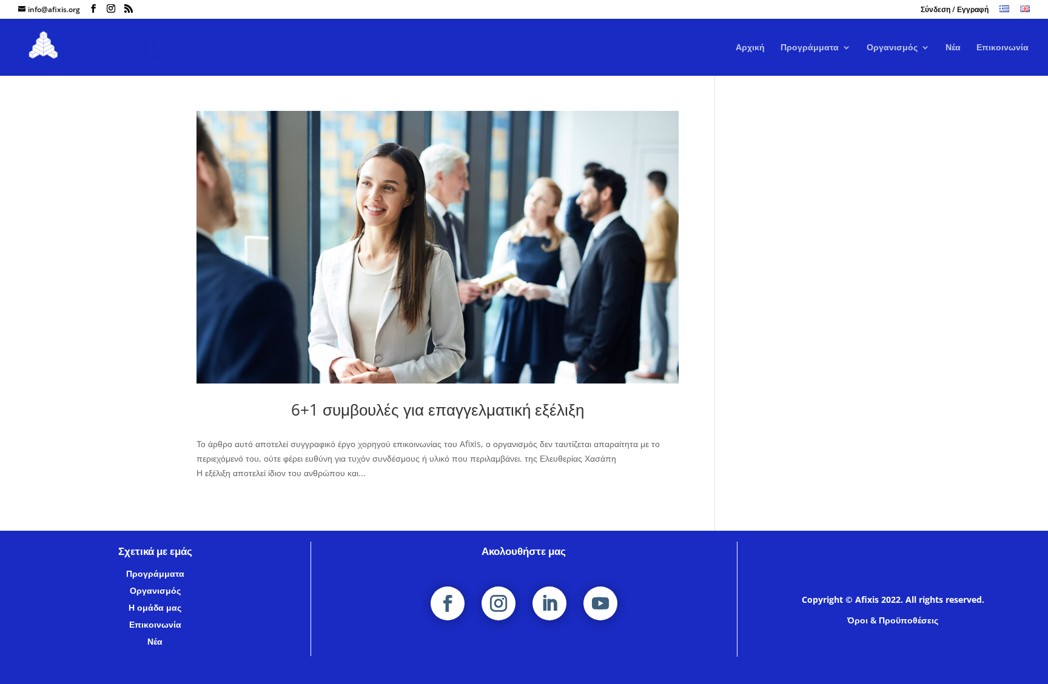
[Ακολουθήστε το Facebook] (448, 603)
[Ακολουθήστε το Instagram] (499, 603)
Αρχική (750, 48)
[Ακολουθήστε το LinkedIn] (549, 603)
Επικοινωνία (1002, 48)
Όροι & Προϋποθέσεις (892, 620)
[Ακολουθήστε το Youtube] (600, 603)
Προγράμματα (810, 48)
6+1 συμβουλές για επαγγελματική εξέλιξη (437, 409)
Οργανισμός (892, 48)
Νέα (953, 48)
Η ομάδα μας (155, 607)
